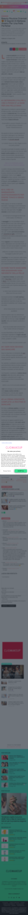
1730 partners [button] (9, 454)
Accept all (21, 471)
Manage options (7, 471)
